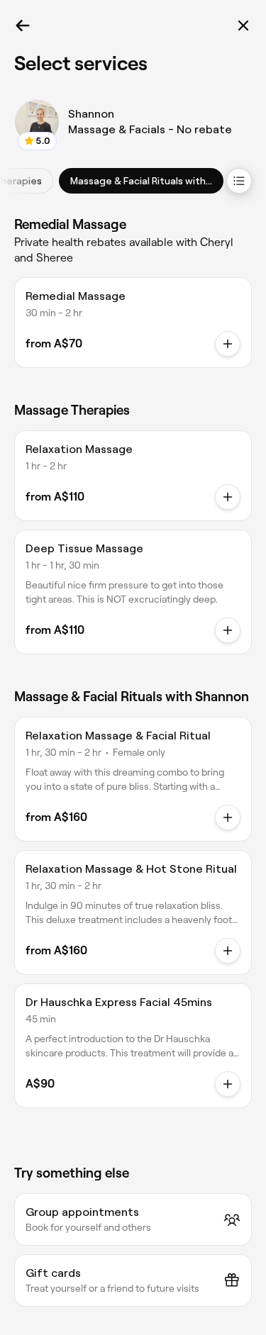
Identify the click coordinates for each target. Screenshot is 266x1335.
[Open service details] (227, 344)
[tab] (141, 181)
